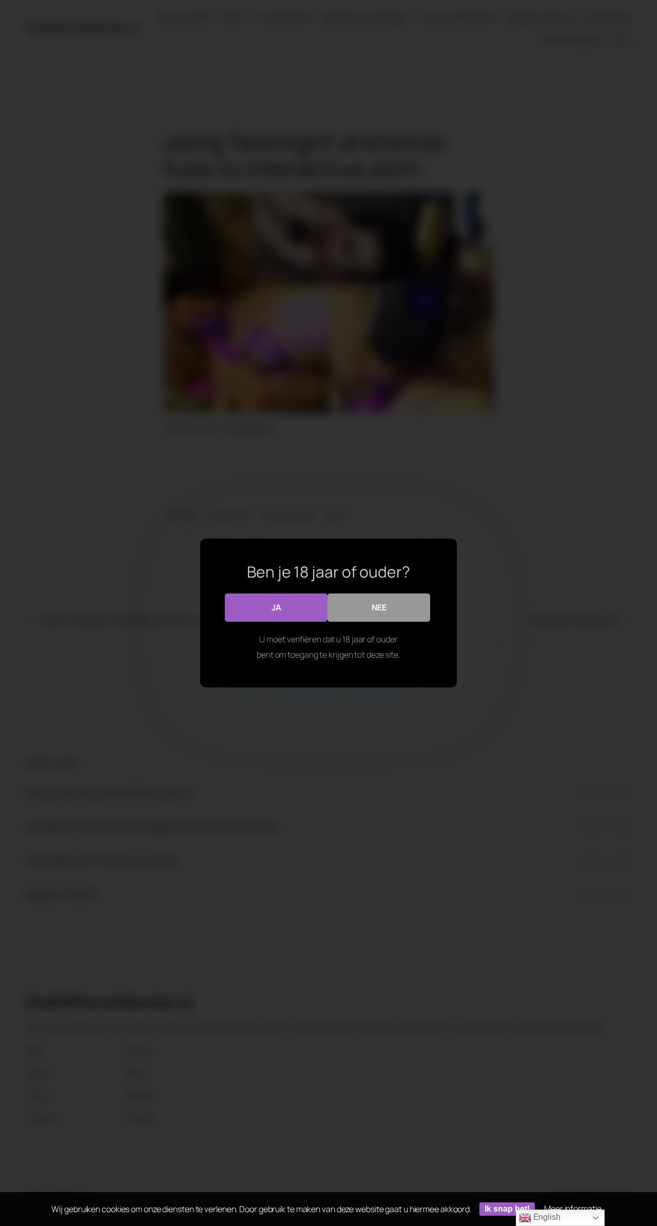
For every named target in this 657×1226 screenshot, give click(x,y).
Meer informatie (573, 1208)
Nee (379, 607)
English (546, 1217)
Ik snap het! (507, 1208)
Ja (276, 607)
